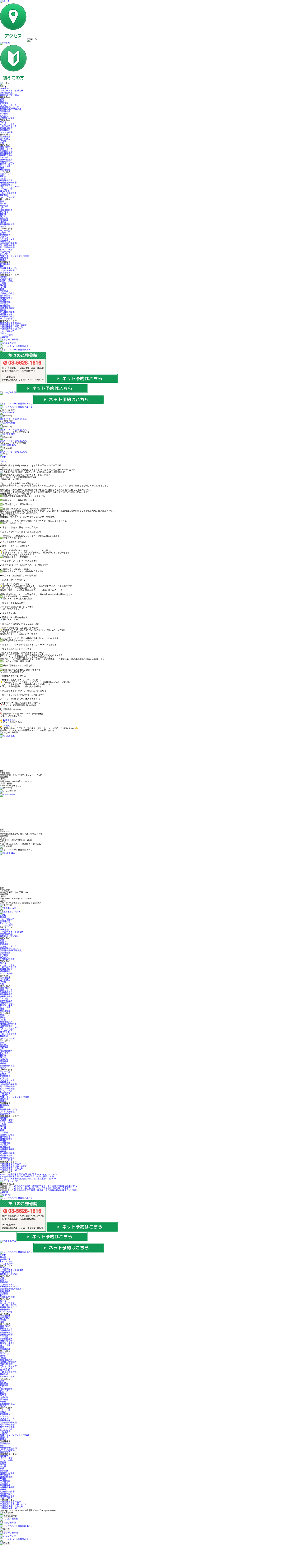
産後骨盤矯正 (6, 92)
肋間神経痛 (5, 136)
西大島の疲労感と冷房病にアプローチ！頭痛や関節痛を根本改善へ (45, 1186)
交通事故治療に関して (10, 329)
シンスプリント (7, 239)
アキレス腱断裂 (7, 270)
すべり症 (4, 157)
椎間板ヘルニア (7, 164)
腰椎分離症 (5, 147)
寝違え (3, 101)
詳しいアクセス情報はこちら (13, 419)
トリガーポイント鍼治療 (11, 90)
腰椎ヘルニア (6, 149)
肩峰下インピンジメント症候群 (14, 256)
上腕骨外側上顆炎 (8, 193)
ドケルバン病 (6, 189)
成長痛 (3, 222)
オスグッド (5, 237)
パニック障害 (6, 318)
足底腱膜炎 (5, 235)
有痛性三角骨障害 (8, 182)
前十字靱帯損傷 (7, 245)
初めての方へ (6, 923)
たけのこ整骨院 (28, 1174)
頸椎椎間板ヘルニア (9, 107)
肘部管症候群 (6, 185)
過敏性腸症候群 (7, 316)
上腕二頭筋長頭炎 (8, 126)
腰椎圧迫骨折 (6, 155)
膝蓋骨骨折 (5, 272)
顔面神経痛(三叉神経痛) (11, 109)
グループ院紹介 (7, 331)
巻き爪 (3, 226)
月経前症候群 (6, 297)
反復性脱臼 (5, 130)
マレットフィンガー (9, 187)
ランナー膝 (5, 231)
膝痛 (2, 201)
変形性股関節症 (7, 224)
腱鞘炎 (3, 176)
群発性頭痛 (5, 306)
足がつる (4, 212)
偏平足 (3, 216)
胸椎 (2, 143)
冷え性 (3, 287)
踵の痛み (4, 203)
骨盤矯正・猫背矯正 (9, 95)
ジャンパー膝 (6, 249)
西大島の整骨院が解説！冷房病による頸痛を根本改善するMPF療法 (45, 1190)
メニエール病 (6, 279)
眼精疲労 (4, 277)
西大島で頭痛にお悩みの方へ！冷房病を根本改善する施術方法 (43, 1188)
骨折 (2, 266)
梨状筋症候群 (6, 151)
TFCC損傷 (5, 191)
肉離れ (3, 233)
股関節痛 (4, 220)
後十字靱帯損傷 (7, 247)
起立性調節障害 (7, 312)
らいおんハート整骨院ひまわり (28, 1178)
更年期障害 (5, 295)
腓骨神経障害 (6, 210)
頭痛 (2, 99)
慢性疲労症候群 (7, 293)
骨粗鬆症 (4, 195)
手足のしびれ (6, 174)
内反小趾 (4, 218)
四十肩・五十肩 (7, 124)
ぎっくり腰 (5, 166)
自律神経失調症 (7, 308)
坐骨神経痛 (5, 170)
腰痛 (2, 168)
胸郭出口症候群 (7, 118)
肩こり (3, 122)
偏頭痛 (3, 285)
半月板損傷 (5, 251)
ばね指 (3, 178)
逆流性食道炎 (6, 314)
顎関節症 (4, 113)
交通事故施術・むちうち (11, 327)
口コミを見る (9, 720)
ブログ (3, 333)
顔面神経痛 (5, 111)
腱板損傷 (4, 258)
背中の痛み (5, 138)
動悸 (2, 289)
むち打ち (4, 115)
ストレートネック (8, 105)
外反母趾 (4, 205)
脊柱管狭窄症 (6, 161)
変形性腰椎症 (6, 153)
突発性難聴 (5, 302)
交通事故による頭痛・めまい (13, 325)
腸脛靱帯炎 (5, 241)
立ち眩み (4, 304)
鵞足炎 (3, 214)
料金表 (3, 917)
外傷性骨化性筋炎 (8, 268)
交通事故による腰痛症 (10, 323)
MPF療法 (4, 88)
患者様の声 (5, 921)
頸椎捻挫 (4, 103)
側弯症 (3, 141)
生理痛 (3, 300)
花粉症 (3, 310)
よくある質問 (6, 335)
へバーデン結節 (7, 197)
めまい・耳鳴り (7, 281)
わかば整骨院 (27, 1176)
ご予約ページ (9, 726)
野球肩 (3, 260)
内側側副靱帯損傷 (8, 243)
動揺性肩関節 (6, 128)
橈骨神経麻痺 (6, 180)
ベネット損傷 (6, 132)
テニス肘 (4, 254)
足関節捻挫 (5, 264)
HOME (3, 457)
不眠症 (3, 283)
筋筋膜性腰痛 (6, 159)
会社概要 (4, 337)
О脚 (2, 208)
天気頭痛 (4, 291)
